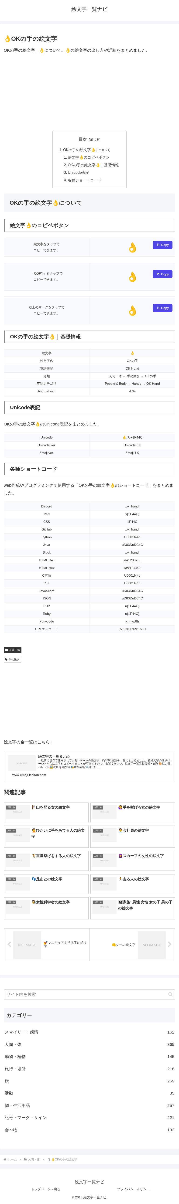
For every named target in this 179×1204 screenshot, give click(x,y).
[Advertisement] (89, 92)
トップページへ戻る (45, 1189)
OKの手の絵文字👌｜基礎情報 (93, 165)
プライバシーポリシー (133, 1189)
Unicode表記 (78, 172)
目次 (83, 139)
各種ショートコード (84, 180)
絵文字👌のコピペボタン (89, 157)
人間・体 (14, 650)
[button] (170, 994)
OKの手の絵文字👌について (86, 150)
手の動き (14, 659)
